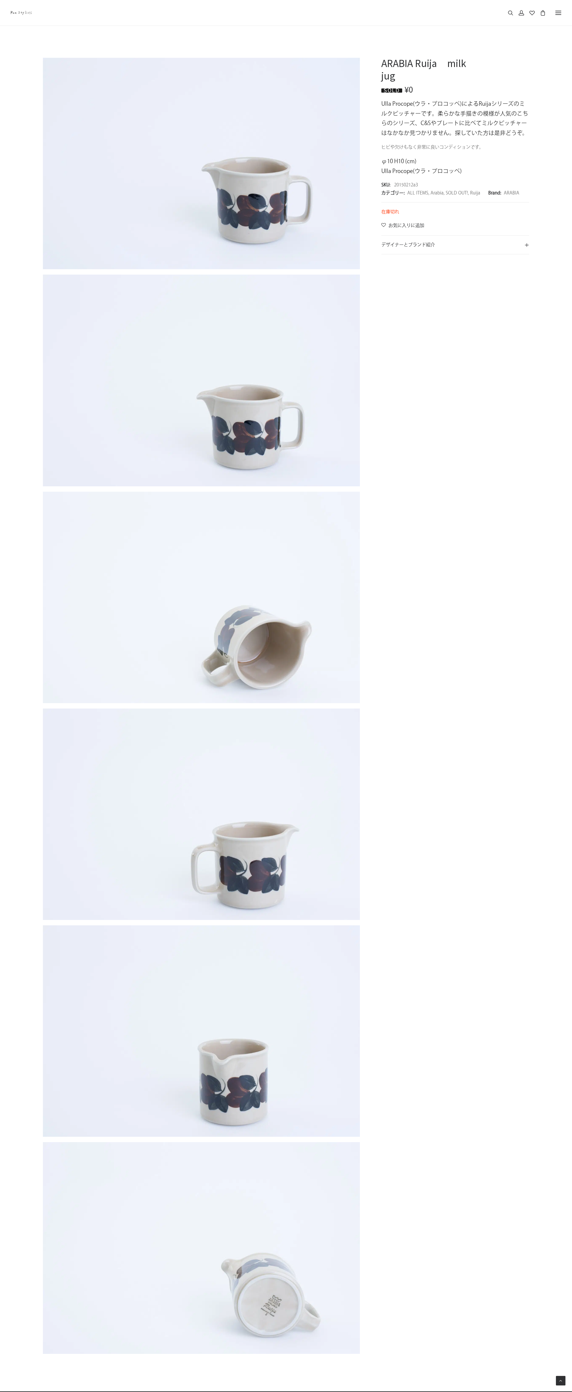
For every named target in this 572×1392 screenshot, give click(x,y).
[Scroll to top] (560, 1380)
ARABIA (511, 193)
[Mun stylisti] (21, 13)
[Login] (518, 12)
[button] (558, 13)
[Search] (508, 12)
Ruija (475, 193)
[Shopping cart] (540, 12)
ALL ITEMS (417, 193)
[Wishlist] (529, 12)
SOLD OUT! (457, 193)
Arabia (437, 193)
